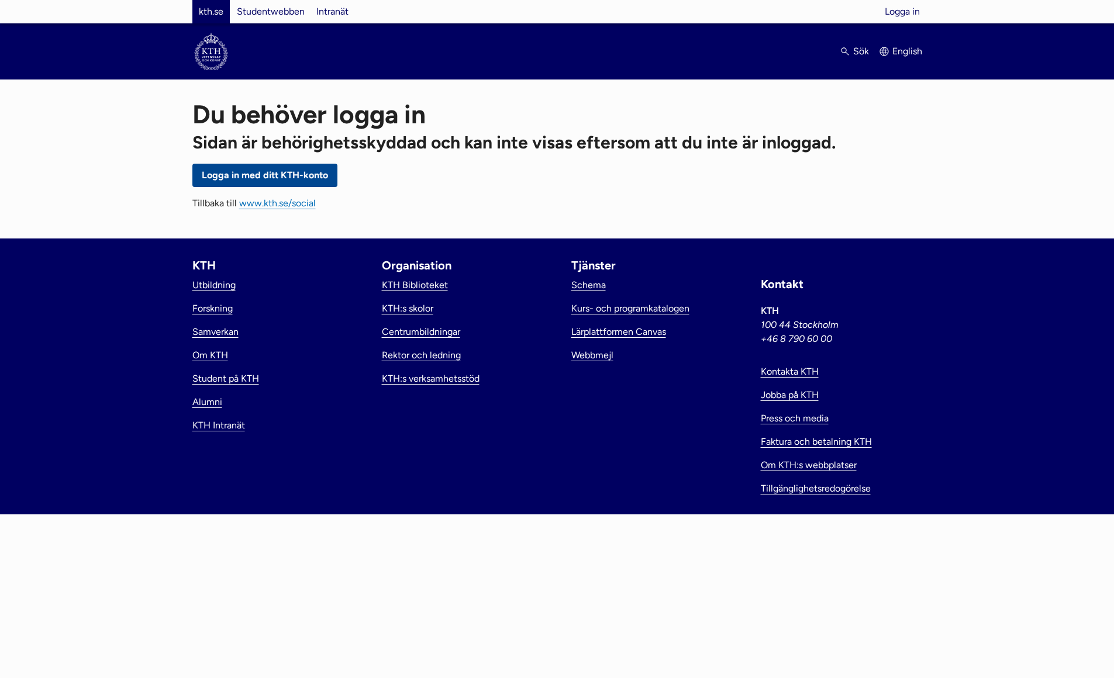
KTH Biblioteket (415, 284)
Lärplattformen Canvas (618, 331)
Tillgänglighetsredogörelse (816, 488)
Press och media (795, 418)
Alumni (207, 401)
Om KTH (210, 355)
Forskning (212, 308)
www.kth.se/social (277, 203)
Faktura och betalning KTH (816, 441)
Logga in (902, 11)
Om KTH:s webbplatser (809, 465)
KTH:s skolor (407, 308)
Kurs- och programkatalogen (630, 308)
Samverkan (215, 331)
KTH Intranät (218, 425)
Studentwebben (271, 11)
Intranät (332, 11)
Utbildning (214, 284)
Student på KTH (225, 378)
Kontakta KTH (790, 371)
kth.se (211, 11)
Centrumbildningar (421, 331)
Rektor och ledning (421, 355)
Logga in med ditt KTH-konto (265, 175)
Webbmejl (592, 355)
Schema (588, 284)
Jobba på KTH (790, 394)
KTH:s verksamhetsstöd (431, 378)
